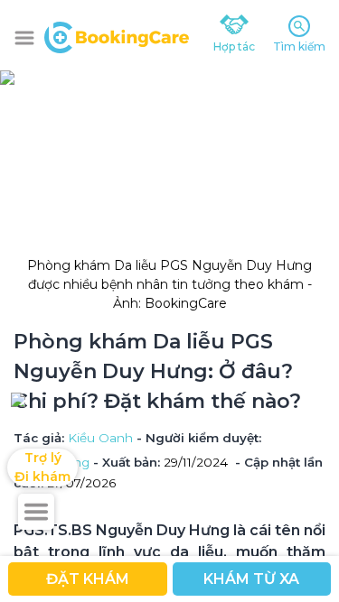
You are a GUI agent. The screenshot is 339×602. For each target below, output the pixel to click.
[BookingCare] (116, 35)
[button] (24, 38)
